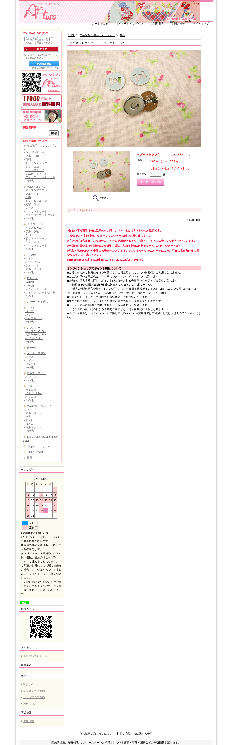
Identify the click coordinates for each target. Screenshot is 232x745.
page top (194, 219)
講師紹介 (28, 684)
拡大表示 (104, 198)
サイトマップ (201, 23)
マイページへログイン (129, 23)
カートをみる (100, 23)
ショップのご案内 (34, 697)
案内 (23, 676)
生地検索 (28, 721)
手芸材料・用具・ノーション (97, 35)
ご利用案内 (157, 23)
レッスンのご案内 (34, 691)
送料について (31, 703)
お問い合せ (178, 23)
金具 (122, 35)
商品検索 (26, 712)
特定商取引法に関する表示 (136, 733)
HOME (71, 35)
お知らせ (26, 647)
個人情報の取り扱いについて (97, 733)
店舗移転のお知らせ (35, 656)
